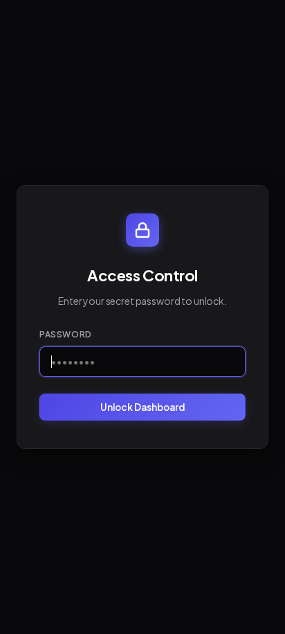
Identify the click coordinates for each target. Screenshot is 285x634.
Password (65, 334)
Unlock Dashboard (142, 407)
